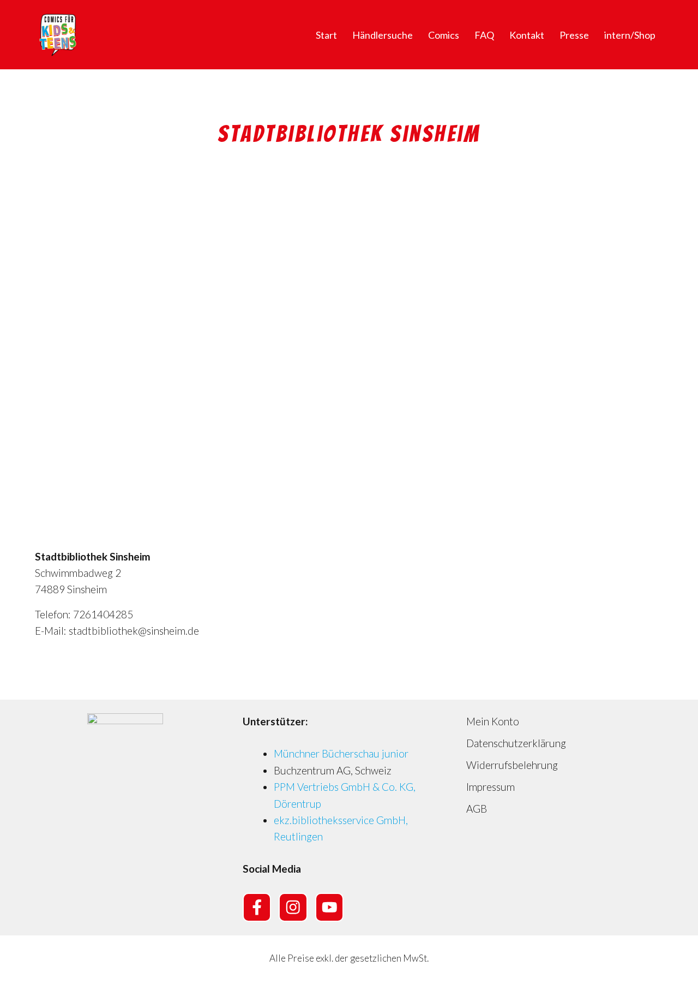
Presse (574, 35)
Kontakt (526, 35)
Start (326, 35)
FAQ (484, 35)
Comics (443, 35)
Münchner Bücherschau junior (341, 753)
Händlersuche (382, 35)
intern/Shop (629, 35)
